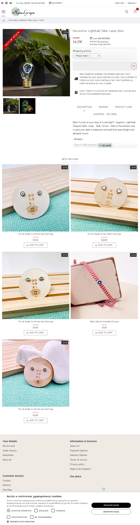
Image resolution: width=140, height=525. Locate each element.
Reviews (103, 107)
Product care (123, 107)
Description (84, 107)
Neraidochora (102, 41)
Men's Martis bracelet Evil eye (104, 322)
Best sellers (70, 159)
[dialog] (70, 508)
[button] (5, 62)
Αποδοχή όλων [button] (111, 505)
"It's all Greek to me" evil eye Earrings (35, 234)
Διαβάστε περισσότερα (45, 506)
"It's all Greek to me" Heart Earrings (104, 234)
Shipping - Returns (105, 114)
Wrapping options (82, 50)
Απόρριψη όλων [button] (111, 512)
